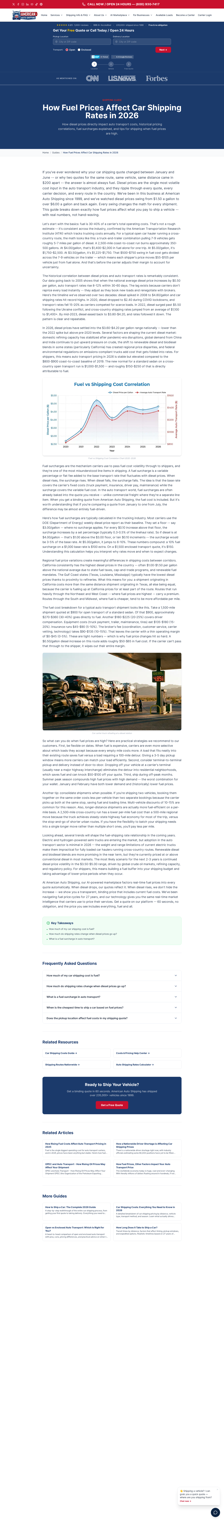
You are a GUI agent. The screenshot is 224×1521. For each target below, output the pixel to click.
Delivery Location (121, 36)
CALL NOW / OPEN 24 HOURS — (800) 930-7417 (123, 4)
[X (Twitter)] (13, 4)
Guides (56, 152)
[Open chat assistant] (215, 1512)
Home (44, 15)
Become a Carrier (185, 15)
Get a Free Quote (112, 1105)
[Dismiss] (217, 1489)
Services (55, 15)
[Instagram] (22, 4)
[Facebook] (18, 4)
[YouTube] (32, 4)
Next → (163, 49)
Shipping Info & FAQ (77, 15)
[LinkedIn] (27, 4)
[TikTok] (36, 4)
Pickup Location (60, 36)
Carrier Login (205, 15)
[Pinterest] (41, 4)
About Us (99, 15)
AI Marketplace (118, 15)
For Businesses (141, 15)
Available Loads (164, 15)
